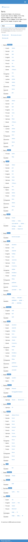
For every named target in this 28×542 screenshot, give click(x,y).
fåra (18, 491)
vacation (14, 378)
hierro (13, 89)
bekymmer (20, 229)
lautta (13, 153)
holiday (13, 253)
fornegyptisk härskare (17, 392)
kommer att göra (16, 236)
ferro (13, 76)
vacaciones (14, 286)
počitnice (14, 282)
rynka (13, 491)
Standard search (21, 26)
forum (13, 418)
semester (14, 289)
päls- (13, 303)
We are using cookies (5, 540)
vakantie (14, 250)
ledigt (13, 515)
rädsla (19, 226)
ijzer (13, 54)
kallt (13, 317)
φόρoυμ (14, 436)
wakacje (14, 275)
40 (12, 407)
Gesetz (13, 400)
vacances (14, 260)
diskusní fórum (15, 415)
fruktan (13, 221)
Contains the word (16, 35)
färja (13, 157)
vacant (13, 502)
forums (13, 446)
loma (13, 257)
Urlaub (13, 263)
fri (17, 512)
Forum (13, 433)
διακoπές (14, 266)
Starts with (6, 35)
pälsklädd (14, 300)
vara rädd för (15, 223)
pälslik (20, 300)
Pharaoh (14, 388)
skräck (13, 229)
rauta (13, 60)
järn (13, 92)
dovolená (14, 244)
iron (13, 57)
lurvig (13, 297)
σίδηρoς (14, 69)
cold (13, 310)
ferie (13, 247)
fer (12, 63)
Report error (6, 7)
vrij (12, 499)
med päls (19, 297)
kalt (13, 313)
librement (14, 509)
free (19, 502)
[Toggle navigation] (25, 2)
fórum (13, 439)
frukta (19, 221)
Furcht (13, 218)
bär (12, 467)
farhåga (14, 226)
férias (13, 279)
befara (22, 223)
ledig (13, 512)
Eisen (13, 66)
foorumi (14, 427)
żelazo (13, 82)
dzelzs (13, 79)
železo (13, 48)
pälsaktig (19, 303)
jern (13, 51)
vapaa (13, 505)
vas (13, 73)
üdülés (13, 269)
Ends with (5, 38)
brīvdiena (14, 272)
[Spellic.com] (3, 2)
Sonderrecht (21, 400)
